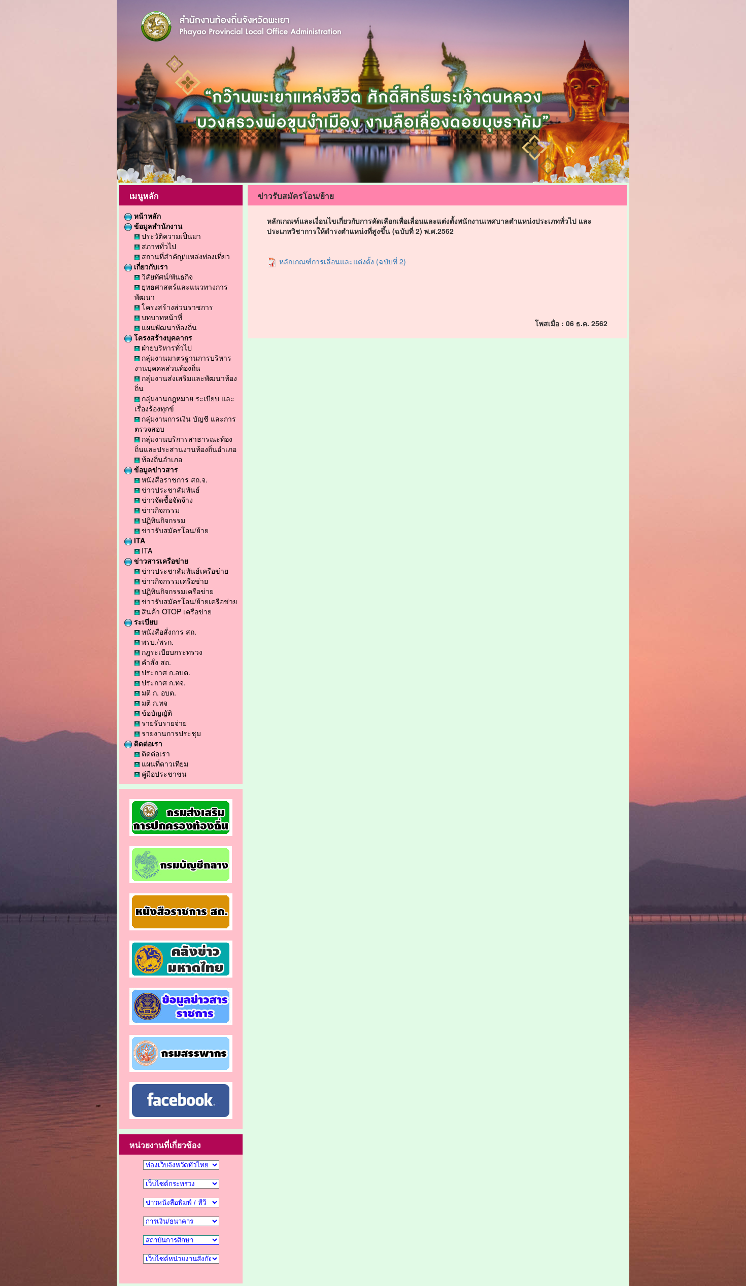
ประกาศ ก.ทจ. (163, 682)
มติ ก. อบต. (158, 692)
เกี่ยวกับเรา (150, 266)
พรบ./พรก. (157, 642)
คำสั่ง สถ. (155, 662)
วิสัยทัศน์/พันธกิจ (166, 276)
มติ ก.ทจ (153, 703)
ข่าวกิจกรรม (160, 510)
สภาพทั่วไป (158, 246)
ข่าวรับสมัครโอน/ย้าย (174, 530)
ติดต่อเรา (147, 743)
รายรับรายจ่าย (163, 723)
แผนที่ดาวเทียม (164, 763)
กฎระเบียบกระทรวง (171, 652)
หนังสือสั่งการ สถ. (168, 632)
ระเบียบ (145, 621)
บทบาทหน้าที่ (161, 317)
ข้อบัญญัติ (156, 713)
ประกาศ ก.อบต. (165, 672)
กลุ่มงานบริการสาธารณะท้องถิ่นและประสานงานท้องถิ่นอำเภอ (185, 444)
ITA (138, 540)
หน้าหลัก (146, 216)
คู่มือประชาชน (163, 774)
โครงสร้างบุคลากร (162, 337)
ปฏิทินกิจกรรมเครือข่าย (177, 591)
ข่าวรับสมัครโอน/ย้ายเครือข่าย (188, 601)
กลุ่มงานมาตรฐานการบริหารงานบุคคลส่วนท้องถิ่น (182, 363)
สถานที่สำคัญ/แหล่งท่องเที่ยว (185, 256)
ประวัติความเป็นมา (170, 236)
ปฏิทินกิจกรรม (162, 520)
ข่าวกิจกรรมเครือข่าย (174, 581)
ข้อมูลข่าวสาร (155, 469)
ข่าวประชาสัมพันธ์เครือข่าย (184, 571)
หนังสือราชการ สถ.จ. (174, 479)
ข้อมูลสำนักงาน (157, 226)
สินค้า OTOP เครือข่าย (176, 611)
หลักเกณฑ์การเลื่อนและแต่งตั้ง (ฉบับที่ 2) (341, 261)
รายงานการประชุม (170, 733)
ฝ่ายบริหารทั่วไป (166, 347)
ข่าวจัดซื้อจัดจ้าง (166, 500)
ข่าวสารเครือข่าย (160, 560)
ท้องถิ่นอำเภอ (161, 459)
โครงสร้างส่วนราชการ (176, 307)
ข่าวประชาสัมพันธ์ (170, 489)
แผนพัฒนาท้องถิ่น (168, 327)
